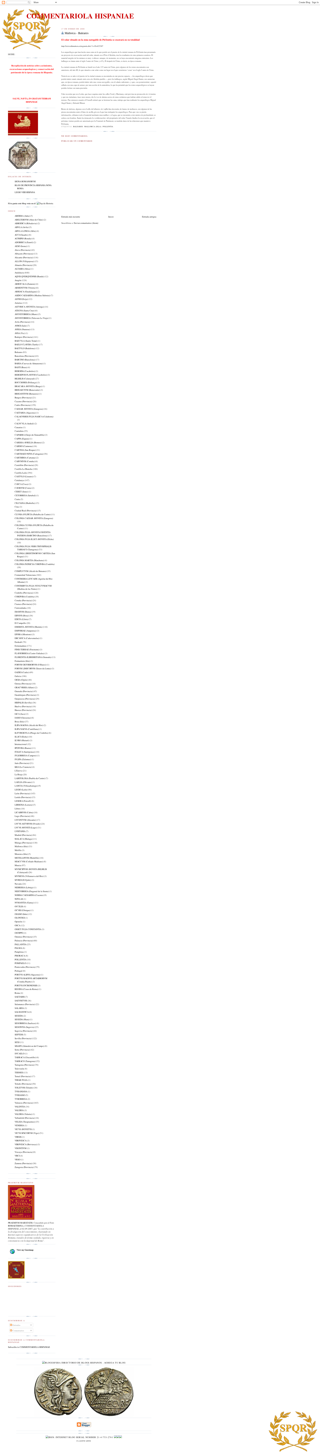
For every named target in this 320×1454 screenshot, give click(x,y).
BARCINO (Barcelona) (25, 359)
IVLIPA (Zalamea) (23, 759)
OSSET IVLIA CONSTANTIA (28, 929)
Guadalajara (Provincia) (25, 694)
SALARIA (19, 1008)
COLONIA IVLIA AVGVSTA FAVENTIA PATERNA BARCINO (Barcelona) (32, 534)
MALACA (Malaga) (23, 838)
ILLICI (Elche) (21, 736)
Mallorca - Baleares (76, 33)
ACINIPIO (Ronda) (23, 238)
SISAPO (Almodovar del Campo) (29, 1045)
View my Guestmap (25, 1249)
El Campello (20, 623)
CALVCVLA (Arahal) (24, 423)
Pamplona (19, 951)
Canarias (18, 427)
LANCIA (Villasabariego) (26, 785)
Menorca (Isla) (21, 853)
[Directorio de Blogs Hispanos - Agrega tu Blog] (84, 1362)
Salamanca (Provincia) (25, 1004)
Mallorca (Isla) (92, 126)
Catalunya (19, 480)
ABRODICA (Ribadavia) (26, 223)
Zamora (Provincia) (23, 1163)
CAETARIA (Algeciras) (25, 412)
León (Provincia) (22, 793)
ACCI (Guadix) (21, 234)
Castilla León (21, 472)
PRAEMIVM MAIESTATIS (20, 1222)
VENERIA (19, 1125)
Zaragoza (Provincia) (24, 1167)
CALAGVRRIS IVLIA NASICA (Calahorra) (34, 416)
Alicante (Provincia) (24, 257)
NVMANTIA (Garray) (24, 902)
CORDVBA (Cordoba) (24, 596)
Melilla (18, 850)
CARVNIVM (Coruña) (25, 461)
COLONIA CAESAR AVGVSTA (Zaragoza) (34, 518)
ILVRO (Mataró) (22, 740)
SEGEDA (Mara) (22, 1019)
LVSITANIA (20, 831)
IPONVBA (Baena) (23, 747)
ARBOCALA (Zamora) (25, 283)
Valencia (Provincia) (24, 1102)
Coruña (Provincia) (23, 600)
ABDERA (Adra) (22, 215)
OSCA (17, 925)
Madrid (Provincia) (23, 834)
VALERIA (19, 1110)
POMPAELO (20, 963)
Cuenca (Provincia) (23, 604)
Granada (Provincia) (24, 691)
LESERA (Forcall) (23, 800)
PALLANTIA (20, 944)
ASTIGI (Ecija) (21, 299)
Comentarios (18, 1330)
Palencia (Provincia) (24, 940)
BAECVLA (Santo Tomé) (26, 340)
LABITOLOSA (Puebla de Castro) (30, 778)
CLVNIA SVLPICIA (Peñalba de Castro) (32, 514)
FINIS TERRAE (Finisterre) (27, 649)
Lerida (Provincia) (23, 797)
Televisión (19, 1068)
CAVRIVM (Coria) (23, 487)
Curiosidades (20, 607)
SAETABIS (20, 996)
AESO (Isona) (21, 246)
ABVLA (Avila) (21, 227)
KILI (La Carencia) (23, 766)
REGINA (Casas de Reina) (26, 989)
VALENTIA (20, 1106)
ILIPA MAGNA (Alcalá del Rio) (29, 725)
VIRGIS (18, 1136)
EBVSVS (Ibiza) (22, 615)
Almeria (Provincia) (23, 265)
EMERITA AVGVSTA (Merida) (28, 626)
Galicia (18, 676)
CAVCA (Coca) (21, 484)
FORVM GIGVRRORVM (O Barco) (30, 664)
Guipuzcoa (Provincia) (25, 698)
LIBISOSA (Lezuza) (23, 804)
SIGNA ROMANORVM (25, 181)
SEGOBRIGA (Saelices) (25, 1023)
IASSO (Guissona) (23, 717)
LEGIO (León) (21, 789)
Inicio (111, 216)
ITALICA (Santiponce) (25, 751)
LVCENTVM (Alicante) (25, 819)
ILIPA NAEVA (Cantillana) (27, 728)
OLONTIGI (20, 917)
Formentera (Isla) (22, 660)
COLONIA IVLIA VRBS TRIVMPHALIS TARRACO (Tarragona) (33, 548)
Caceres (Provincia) (23, 401)
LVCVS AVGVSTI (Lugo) (26, 827)
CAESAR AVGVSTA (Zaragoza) (29, 408)
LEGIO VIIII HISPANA (25, 192)
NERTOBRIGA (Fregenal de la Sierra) (32, 891)
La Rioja (18, 774)
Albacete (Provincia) (24, 253)
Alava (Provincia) (22, 249)
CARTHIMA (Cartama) (25, 457)
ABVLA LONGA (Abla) (25, 230)
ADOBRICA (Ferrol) (24, 242)
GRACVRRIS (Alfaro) (24, 687)
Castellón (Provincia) (24, 465)
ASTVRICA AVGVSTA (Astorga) (29, 306)
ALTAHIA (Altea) (22, 268)
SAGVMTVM (21, 1000)
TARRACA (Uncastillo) (25, 1057)
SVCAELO (19, 1053)
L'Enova (18, 770)
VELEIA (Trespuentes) (25, 1121)
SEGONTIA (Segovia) (24, 1027)
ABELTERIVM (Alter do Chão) (29, 219)
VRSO (17, 1159)
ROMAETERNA (15, 1225)
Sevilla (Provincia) (23, 1038)
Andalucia (19, 272)
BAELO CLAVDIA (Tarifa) (26, 344)
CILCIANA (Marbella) (25, 503)
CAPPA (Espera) (22, 438)
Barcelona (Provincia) (24, 355)
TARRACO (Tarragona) (25, 1061)
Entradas (16, 1325)
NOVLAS (19, 898)
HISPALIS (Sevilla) (23, 702)
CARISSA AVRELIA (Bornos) (28, 442)
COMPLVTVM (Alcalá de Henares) (30, 571)
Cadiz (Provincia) (22, 405)
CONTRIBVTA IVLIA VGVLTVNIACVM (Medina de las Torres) (33, 587)
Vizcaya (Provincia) (23, 1151)
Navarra (18, 883)
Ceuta (17, 499)
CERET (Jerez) (21, 491)
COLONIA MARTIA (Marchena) (29, 560)
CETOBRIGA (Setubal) (25, 495)
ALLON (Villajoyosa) (24, 261)
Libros (17, 808)
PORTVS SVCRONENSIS (26, 985)
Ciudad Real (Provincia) (25, 510)
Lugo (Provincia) (22, 816)
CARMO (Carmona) (24, 446)
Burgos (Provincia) (23, 397)
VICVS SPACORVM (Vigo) (27, 1133)
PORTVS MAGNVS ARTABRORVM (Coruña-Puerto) (31, 980)
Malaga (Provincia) (23, 842)
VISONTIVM (20, 1148)
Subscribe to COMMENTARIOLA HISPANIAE (29, 1347)
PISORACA (20, 955)
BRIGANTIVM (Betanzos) (26, 393)
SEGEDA (19, 1015)
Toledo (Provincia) (23, 1083)
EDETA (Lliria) (21, 619)
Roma (17, 992)
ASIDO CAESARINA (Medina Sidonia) (32, 295)
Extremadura (20, 645)
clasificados (83, 1441)
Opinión (18, 921)
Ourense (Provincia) (23, 936)
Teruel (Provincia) (23, 1076)
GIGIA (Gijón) (21, 679)
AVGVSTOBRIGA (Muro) (26, 314)
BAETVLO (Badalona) (25, 348)
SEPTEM (19, 1034)
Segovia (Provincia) (23, 1030)
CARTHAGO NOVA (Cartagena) (29, 453)
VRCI (17, 1155)
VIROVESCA (20, 1140)
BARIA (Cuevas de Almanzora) (29, 363)
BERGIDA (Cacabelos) (25, 371)
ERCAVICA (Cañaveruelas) (27, 638)
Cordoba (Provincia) (24, 592)
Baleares (78, 126)
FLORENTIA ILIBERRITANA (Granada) (33, 657)
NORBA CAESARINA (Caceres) (29, 895)
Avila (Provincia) (22, 321)
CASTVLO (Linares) (24, 476)
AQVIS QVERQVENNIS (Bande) (29, 276)
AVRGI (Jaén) (21, 325)
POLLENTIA (108, 126)
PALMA (18, 947)
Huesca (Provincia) (23, 710)
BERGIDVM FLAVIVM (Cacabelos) (31, 374)
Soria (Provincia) (22, 1049)
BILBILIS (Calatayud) (25, 378)
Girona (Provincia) (23, 683)
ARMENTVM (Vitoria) (25, 287)
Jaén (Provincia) (22, 763)
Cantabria (19, 430)
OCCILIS (19, 906)
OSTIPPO (19, 932)
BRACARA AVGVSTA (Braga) (28, 386)
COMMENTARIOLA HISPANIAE (80, 15)
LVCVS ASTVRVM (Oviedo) (27, 823)
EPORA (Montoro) (23, 634)
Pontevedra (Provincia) (25, 966)
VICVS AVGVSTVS (23, 1129)
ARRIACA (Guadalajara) (26, 291)
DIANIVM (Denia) (23, 611)
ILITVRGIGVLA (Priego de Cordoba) (31, 732)
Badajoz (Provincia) (24, 336)
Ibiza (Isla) (19, 721)
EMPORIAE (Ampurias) (25, 630)
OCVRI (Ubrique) (22, 910)
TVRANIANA (21, 1091)
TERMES (19, 1072)
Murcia (18, 865)
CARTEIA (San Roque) (25, 449)
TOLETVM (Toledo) (24, 1087)
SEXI (17, 1042)
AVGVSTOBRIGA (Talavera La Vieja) (31, 317)
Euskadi (18, 641)
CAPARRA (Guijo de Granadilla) (29, 434)
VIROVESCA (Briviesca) (26, 1144)
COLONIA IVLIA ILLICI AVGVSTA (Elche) (34, 539)
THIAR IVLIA (21, 1079)
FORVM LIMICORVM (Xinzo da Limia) (33, 668)
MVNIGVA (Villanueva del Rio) (29, 876)
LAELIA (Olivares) (23, 782)
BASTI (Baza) (21, 367)
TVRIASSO (20, 1095)
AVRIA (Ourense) (22, 329)
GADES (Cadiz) (22, 672)
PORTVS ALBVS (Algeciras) (27, 974)
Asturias (18, 302)
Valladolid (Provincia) (25, 1117)
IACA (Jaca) (20, 713)
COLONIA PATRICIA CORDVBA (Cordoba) (34, 564)
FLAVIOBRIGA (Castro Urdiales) (29, 653)
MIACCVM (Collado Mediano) (29, 861)
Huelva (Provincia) (23, 706)
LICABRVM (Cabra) (24, 812)
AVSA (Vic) (20, 333)
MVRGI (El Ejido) (23, 879)
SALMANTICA (22, 1011)
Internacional (21, 744)
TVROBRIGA (21, 1098)
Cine (17, 506)
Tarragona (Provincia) (24, 1064)
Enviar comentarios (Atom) (86, 222)
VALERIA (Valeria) (23, 1114)
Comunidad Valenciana (25, 574)
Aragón (18, 280)
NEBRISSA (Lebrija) (24, 887)
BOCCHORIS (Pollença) (26, 382)
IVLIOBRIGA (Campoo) (25, 755)
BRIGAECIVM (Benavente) (27, 389)
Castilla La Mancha (23, 468)
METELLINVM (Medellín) (27, 857)
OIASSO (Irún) (21, 914)
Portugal (18, 970)
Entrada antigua (149, 216)
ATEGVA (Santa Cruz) (24, 310)
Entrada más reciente (70, 216)
